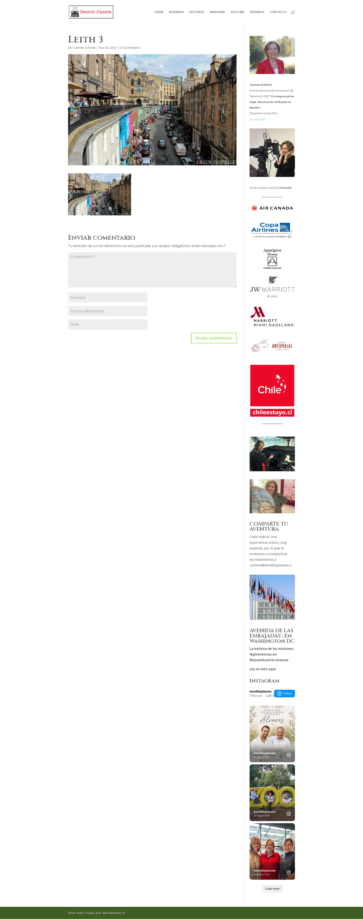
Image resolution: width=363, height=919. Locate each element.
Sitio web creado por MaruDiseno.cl (96, 913)
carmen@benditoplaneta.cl (270, 565)
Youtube (285, 188)
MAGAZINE (217, 12)
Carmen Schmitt (84, 48)
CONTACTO (278, 12)
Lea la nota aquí (263, 669)
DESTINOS (196, 12)
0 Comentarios (130, 48)
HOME (159, 12)
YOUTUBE (237, 12)
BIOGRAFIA (176, 12)
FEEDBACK (257, 12)
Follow (287, 693)
